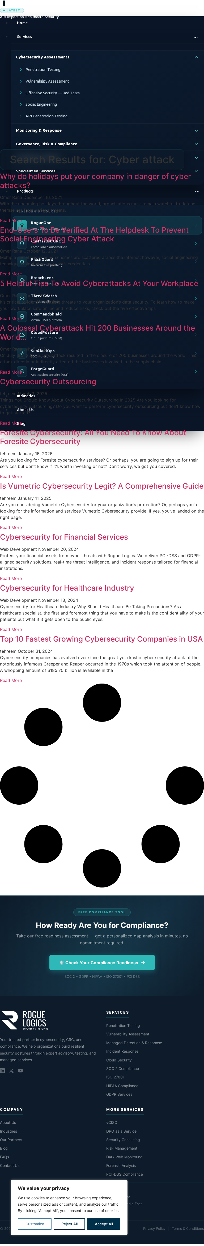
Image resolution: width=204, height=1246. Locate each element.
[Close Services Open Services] (107, 37)
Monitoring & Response (39, 130)
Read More (11, 220)
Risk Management (121, 1148)
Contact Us (9, 1165)
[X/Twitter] (11, 1070)
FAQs (4, 1157)
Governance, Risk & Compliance (46, 144)
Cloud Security (119, 1060)
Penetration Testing (43, 69)
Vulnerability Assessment (47, 81)
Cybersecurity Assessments (43, 57)
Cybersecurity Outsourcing (48, 381)
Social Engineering (41, 104)
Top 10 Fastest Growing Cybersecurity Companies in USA (101, 638)
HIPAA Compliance (122, 1085)
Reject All (69, 1224)
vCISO (111, 1122)
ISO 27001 (115, 1077)
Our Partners (11, 1139)
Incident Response (122, 1051)
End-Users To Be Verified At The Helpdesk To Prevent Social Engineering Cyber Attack (94, 234)
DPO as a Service (121, 1131)
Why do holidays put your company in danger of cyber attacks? (95, 181)
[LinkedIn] (2, 1070)
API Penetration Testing (46, 116)
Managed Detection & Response (134, 1042)
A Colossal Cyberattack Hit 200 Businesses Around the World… (97, 332)
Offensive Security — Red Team (53, 93)
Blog (4, 1148)
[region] (69, 1207)
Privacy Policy (154, 1228)
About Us (8, 1122)
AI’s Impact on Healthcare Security (29, 17)
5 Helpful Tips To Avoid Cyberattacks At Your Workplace (99, 283)
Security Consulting (123, 1139)
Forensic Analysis (121, 1165)
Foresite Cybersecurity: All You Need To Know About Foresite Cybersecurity (93, 437)
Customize (35, 1224)
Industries (8, 1131)
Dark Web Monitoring (124, 1157)
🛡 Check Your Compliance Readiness (102, 962)
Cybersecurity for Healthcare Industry (67, 587)
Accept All (104, 1224)
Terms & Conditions (188, 1228)
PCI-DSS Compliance (124, 1174)
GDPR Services (119, 1094)
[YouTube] (20, 1070)
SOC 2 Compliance (122, 1068)
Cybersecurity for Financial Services (64, 536)
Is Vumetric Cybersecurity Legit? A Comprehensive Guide (101, 485)
